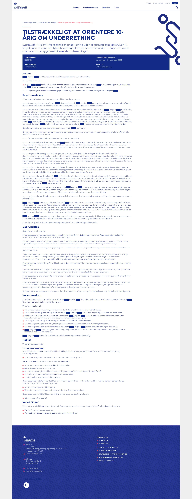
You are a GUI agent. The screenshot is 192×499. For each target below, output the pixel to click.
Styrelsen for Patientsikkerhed (113, 454)
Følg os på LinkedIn (33, 479)
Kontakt (167, 3)
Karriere (160, 3)
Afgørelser (106, 8)
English (175, 3)
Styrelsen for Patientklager (47, 23)
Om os (154, 3)
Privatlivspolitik (106, 461)
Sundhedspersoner (90, 8)
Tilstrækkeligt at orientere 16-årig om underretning (75, 23)
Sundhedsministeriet (108, 451)
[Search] (177, 7)
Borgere (76, 8)
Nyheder (148, 3)
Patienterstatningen (108, 447)
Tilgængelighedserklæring (111, 457)
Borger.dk (103, 440)
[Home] (20, 5)
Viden (116, 8)
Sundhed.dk (104, 444)
